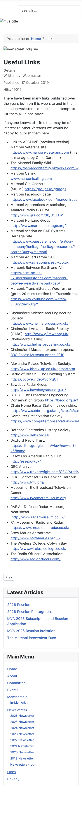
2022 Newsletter (22, 740)
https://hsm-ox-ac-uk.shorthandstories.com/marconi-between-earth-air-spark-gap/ (39, 278)
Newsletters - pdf (22, 764)
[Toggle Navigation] (4, 10)
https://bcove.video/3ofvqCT (34, 379)
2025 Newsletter (22, 721)
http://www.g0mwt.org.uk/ (46, 334)
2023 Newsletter (22, 734)
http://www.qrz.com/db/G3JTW (36, 215)
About (12, 676)
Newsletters (17, 710)
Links (11, 772)
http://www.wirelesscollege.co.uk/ (38, 548)
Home (12, 669)
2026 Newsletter (22, 715)
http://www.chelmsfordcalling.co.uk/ (40, 344)
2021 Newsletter (22, 746)
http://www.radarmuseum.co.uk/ (38, 517)
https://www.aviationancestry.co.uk (39, 262)
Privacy (13, 779)
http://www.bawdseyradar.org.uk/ (38, 389)
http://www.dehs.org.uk (29, 435)
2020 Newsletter (22, 752)
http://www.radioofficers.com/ (35, 559)
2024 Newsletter (22, 728)
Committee (16, 683)
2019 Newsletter (22, 758)
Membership (17, 697)
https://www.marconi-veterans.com (39, 152)
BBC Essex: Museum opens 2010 (37, 355)
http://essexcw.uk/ (25, 461)
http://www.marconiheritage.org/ (39, 225)
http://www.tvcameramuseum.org (38, 498)
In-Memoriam (19, 702)
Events (12, 690)
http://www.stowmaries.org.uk (35, 538)
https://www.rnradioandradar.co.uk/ (39, 527)
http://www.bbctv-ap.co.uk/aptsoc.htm (42, 369)
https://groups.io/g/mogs (45, 189)
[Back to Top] (77, 823)
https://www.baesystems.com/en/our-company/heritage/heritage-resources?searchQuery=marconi (42, 246)
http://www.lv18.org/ (27, 482)
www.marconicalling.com (31, 178)
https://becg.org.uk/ (61, 400)
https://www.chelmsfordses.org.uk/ (39, 323)
